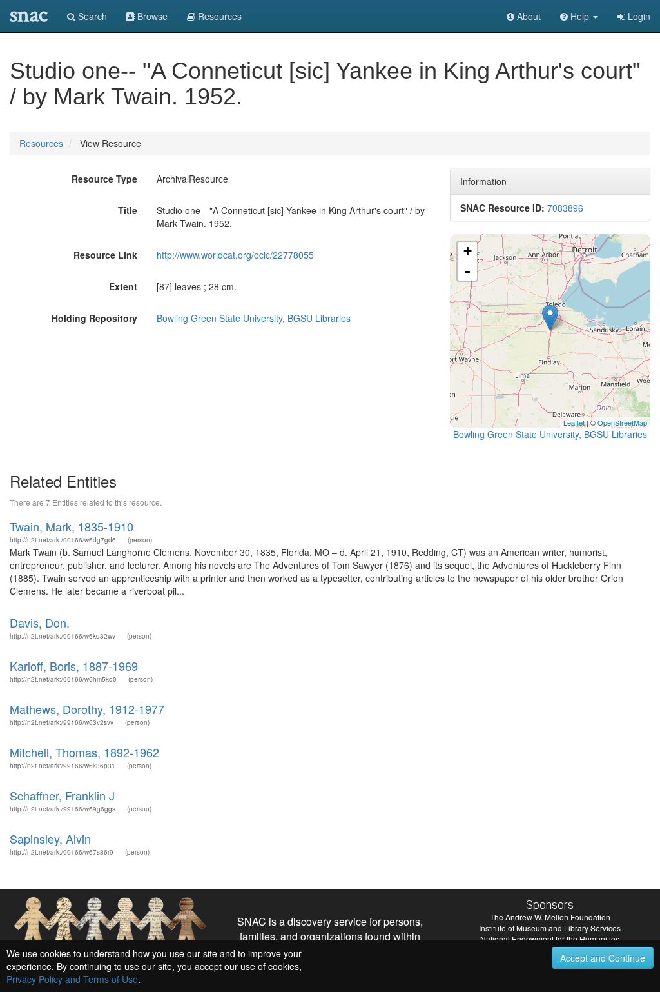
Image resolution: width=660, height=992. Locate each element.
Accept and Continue (602, 957)
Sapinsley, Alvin (50, 838)
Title (127, 210)
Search (91, 16)
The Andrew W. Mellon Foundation (550, 916)
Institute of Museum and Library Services (550, 927)
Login (637, 16)
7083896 (565, 207)
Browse (151, 16)
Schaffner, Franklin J (62, 795)
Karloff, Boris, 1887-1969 (74, 665)
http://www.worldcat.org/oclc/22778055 (235, 254)
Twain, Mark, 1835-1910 (71, 526)
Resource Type (104, 178)
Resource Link (105, 254)
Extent (123, 286)
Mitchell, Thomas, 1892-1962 (84, 752)
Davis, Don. (40, 622)
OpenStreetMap (622, 422)
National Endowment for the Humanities (549, 938)
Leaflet (574, 422)
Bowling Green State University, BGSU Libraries (254, 318)
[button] (579, 16)
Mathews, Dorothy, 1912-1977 (87, 708)
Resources (41, 143)
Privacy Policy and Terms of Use (72, 979)
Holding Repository (94, 318)
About (527, 16)
